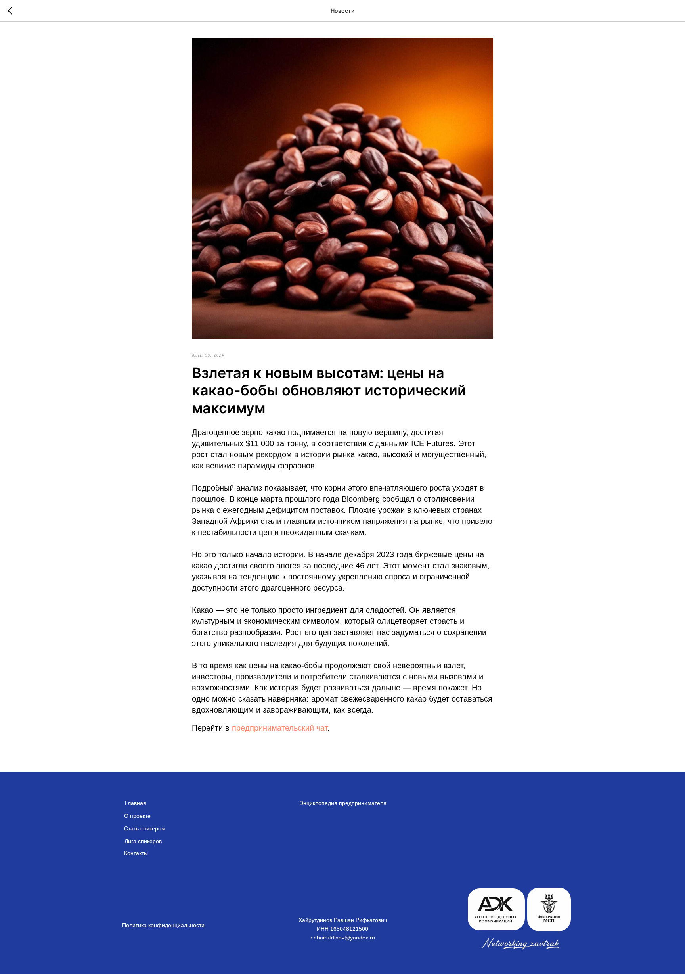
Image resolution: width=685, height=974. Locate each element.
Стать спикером (144, 828)
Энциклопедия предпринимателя (343, 803)
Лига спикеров (143, 841)
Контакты (136, 853)
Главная (135, 803)
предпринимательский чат (279, 727)
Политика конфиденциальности (163, 925)
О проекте (137, 816)
